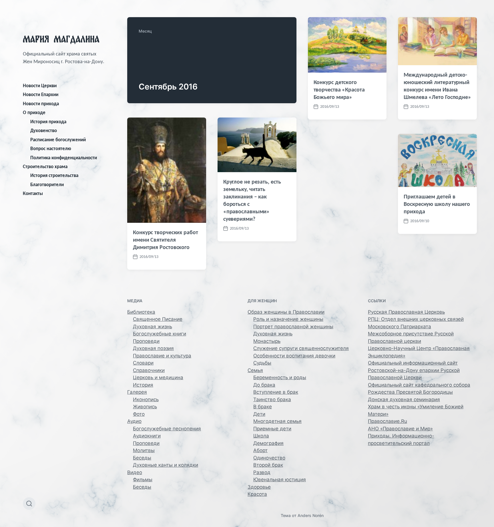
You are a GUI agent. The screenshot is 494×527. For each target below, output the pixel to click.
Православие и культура (162, 356)
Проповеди (146, 341)
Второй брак (268, 465)
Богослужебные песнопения (167, 428)
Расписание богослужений (58, 140)
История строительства (54, 175)
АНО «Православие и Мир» (400, 428)
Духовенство (43, 131)
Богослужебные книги (159, 334)
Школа (261, 436)
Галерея (137, 392)
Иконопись (146, 399)
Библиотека (141, 312)
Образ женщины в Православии (286, 312)
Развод (261, 472)
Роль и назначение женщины (288, 319)
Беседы (142, 458)
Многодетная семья (277, 421)
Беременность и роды (279, 377)
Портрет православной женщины (293, 326)
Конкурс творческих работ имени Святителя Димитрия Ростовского (165, 239)
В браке (262, 406)
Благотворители (47, 185)
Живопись (145, 406)
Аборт (260, 450)
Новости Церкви (40, 86)
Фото (139, 414)
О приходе (34, 113)
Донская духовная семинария (404, 399)
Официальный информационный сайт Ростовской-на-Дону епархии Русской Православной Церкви (414, 370)
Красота (257, 494)
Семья (255, 370)
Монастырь (266, 341)
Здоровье (259, 487)
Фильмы (142, 479)
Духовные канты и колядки (165, 465)
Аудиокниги (147, 436)
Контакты (33, 193)
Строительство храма (45, 167)
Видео (134, 472)
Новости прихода (41, 104)
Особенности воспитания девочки (294, 356)
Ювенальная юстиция (279, 479)
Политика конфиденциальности (63, 158)
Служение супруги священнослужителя (301, 348)
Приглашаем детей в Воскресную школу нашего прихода (437, 204)
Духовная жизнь (152, 326)
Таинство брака (272, 399)
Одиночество (269, 458)
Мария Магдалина (61, 39)
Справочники (149, 370)
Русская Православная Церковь (406, 312)
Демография (268, 443)
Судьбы (262, 363)
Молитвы (144, 450)
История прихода (48, 122)
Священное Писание (157, 319)
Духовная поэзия (153, 348)
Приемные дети (272, 428)
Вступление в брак (275, 392)
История (143, 385)
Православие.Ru (387, 421)
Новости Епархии (40, 95)
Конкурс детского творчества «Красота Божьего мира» (339, 89)
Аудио (134, 421)
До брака (264, 385)
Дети (259, 414)
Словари (143, 363)
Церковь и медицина (158, 377)
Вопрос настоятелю (50, 149)
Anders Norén (311, 515)
